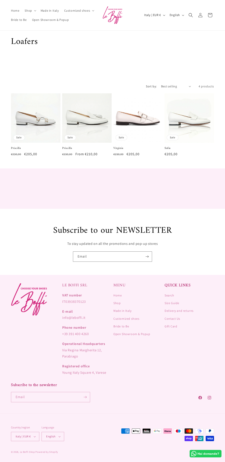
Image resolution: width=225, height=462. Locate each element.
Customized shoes (126, 319)
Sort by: (151, 86)
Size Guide (172, 303)
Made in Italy (122, 311)
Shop (117, 303)
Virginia (118, 148)
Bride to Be (121, 326)
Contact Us (172, 319)
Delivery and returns (179, 311)
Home (117, 295)
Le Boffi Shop (27, 451)
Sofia (168, 148)
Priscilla (16, 148)
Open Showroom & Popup (131, 334)
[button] (30, 10)
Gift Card (171, 326)
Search (169, 295)
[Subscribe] (147, 256)
